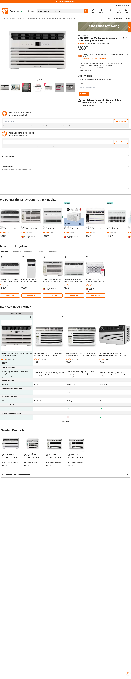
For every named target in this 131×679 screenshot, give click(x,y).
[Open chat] (129, 27)
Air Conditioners (29, 18)
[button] (65, 156)
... (1, 19)
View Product (7, 466)
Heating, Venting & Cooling (13, 18)
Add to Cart (10, 295)
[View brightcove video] (59, 87)
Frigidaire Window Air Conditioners (68, 18)
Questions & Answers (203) (101, 43)
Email (81, 83)
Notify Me (83, 93)
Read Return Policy (88, 105)
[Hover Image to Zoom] (37, 50)
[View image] (4, 87)
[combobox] (60, 11)
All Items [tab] (4, 252)
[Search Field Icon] (86, 11)
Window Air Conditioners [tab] (23, 252)
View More (65, 421)
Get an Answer (121, 121)
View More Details (86, 70)
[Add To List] (123, 38)
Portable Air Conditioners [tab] (47, 252)
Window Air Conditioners (45, 18)
